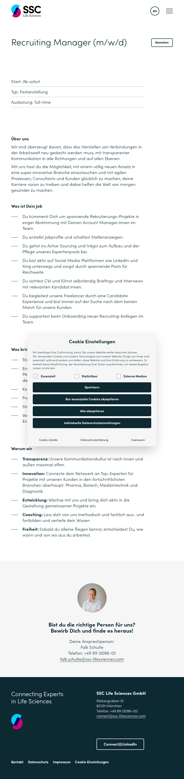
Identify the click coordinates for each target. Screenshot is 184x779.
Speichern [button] (92, 387)
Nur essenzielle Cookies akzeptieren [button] (92, 399)
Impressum (138, 440)
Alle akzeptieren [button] (92, 411)
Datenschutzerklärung (94, 440)
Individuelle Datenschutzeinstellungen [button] (92, 423)
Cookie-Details (48, 440)
